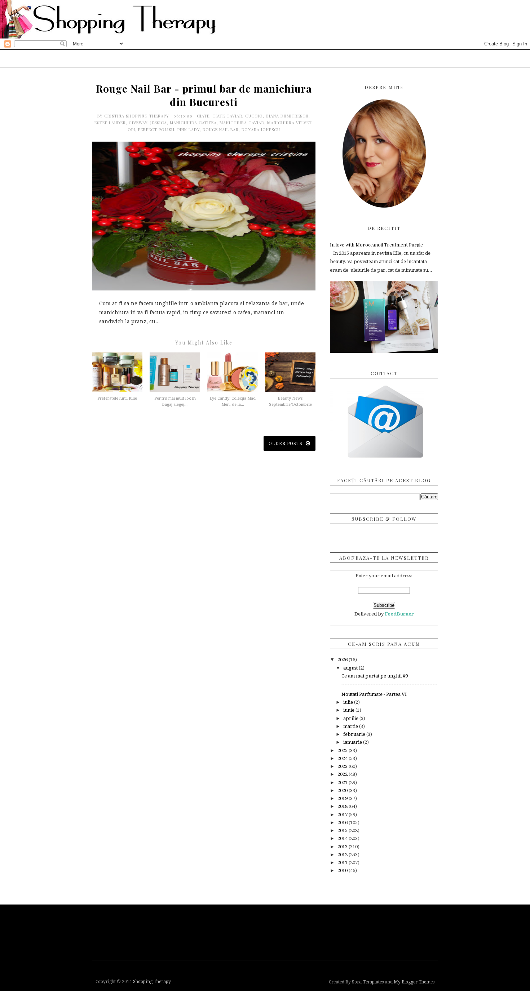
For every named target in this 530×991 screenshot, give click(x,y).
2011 (343, 862)
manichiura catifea (193, 122)
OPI (131, 129)
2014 (343, 838)
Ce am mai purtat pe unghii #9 (374, 676)
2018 (343, 806)
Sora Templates (368, 982)
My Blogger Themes (414, 982)
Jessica (158, 122)
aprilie (351, 718)
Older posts (286, 443)
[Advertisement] (267, 931)
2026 (343, 659)
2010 (343, 870)
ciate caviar (227, 116)
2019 (343, 798)
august (351, 668)
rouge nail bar (221, 129)
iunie (349, 710)
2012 (343, 854)
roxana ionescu (261, 129)
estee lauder (110, 122)
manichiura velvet (289, 122)
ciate (203, 116)
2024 (343, 758)
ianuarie (353, 742)
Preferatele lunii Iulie (117, 398)
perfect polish (156, 129)
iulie (348, 702)
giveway (138, 122)
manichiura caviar (242, 122)
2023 (343, 766)
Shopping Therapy (152, 981)
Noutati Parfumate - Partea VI (374, 694)
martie (351, 726)
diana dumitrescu (287, 116)
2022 (343, 774)
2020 (343, 790)
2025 (343, 750)
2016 (343, 822)
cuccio (254, 116)
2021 (343, 782)
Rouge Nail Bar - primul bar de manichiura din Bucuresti (204, 95)
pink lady (188, 129)
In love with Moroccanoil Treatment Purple (376, 244)
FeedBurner (399, 614)
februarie (354, 734)
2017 (343, 814)
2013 (343, 846)
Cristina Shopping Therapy (137, 116)
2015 (343, 830)
